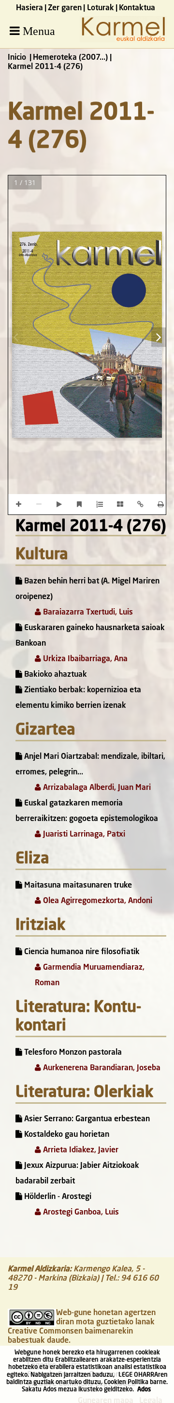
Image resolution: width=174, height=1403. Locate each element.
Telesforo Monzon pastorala (72, 1053)
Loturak (100, 8)
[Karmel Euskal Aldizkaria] (123, 40)
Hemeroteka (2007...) (70, 58)
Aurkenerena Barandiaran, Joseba (100, 1068)
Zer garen (65, 8)
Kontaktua (137, 8)
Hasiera (29, 8)
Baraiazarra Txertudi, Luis (87, 612)
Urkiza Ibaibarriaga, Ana (84, 659)
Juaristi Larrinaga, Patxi (83, 834)
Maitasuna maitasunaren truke (77, 886)
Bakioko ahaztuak (54, 675)
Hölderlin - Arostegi (56, 1197)
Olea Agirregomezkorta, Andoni (96, 901)
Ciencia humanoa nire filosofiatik (81, 952)
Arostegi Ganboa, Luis (80, 1212)
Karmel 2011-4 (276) (90, 527)
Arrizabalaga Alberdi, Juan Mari (96, 788)
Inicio (17, 58)
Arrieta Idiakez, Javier (79, 1150)
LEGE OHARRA (138, 1375)
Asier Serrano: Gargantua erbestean (86, 1119)
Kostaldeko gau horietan (65, 1135)
